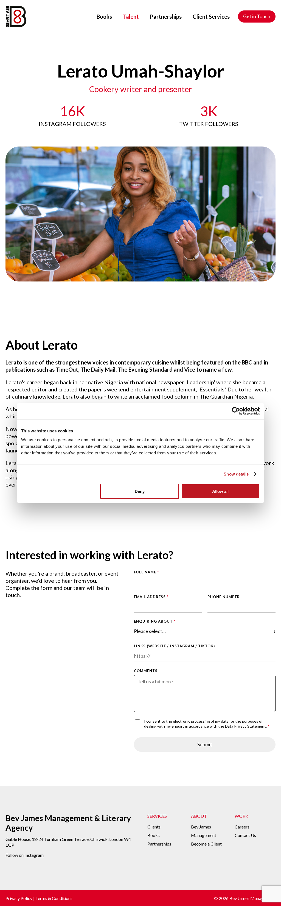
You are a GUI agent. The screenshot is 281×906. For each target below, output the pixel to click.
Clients (154, 826)
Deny (140, 491)
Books (104, 16)
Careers (242, 826)
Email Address (151, 597)
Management (203, 835)
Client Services (211, 16)
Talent (131, 16)
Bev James (201, 826)
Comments (146, 671)
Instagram (34, 855)
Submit (204, 744)
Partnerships (166, 16)
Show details (236, 474)
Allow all (220, 491)
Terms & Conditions (53, 898)
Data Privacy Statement (245, 726)
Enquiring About (155, 621)
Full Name (146, 572)
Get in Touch (256, 16)
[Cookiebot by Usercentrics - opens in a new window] (236, 411)
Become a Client (206, 843)
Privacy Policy (18, 898)
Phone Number (223, 597)
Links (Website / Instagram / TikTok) (174, 646)
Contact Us (245, 835)
